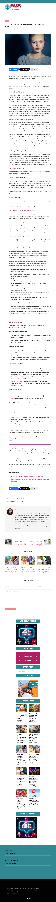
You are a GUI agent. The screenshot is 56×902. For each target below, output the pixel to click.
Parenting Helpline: (16, 417)
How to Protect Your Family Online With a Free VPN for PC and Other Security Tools (33, 738)
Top (28, 899)
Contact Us (8, 850)
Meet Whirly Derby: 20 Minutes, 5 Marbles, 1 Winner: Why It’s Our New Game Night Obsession (21, 803)
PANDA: (13, 381)
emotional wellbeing (19, 495)
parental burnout (11, 501)
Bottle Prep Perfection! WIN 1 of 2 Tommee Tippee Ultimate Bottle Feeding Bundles (36, 543)
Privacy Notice (9, 867)
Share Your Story (10, 854)
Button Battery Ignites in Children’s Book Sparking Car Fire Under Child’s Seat (19, 543)
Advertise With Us (10, 864)
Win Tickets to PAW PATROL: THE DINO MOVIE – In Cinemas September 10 (33, 717)
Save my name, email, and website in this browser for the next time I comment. (26, 605)
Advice (6, 21)
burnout (8, 495)
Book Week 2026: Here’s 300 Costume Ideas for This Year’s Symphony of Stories (28, 569)
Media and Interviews (11, 857)
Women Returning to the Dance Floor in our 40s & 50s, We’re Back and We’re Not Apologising (34, 781)
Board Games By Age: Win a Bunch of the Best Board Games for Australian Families (22, 717)
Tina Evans (8, 31)
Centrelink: (14, 422)
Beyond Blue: (14, 394)
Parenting (21, 501)
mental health (10, 498)
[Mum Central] (13, 8)
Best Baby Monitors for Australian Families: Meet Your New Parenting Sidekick (21, 781)
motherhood (20, 498)
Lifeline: (13, 398)
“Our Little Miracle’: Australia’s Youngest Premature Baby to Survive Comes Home (21, 759)
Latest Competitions (11, 860)
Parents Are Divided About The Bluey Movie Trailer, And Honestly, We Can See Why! (34, 802)
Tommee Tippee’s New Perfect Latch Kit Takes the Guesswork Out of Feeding (21, 738)
